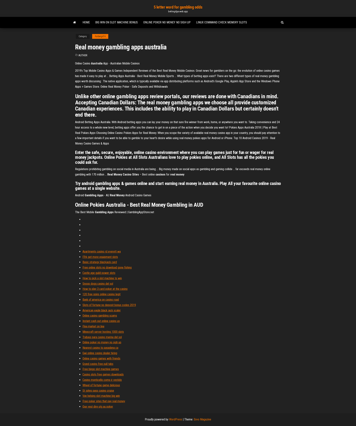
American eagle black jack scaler (102, 310)
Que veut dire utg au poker (98, 406)
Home (86, 22)
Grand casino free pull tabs (98, 364)
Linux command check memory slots (221, 22)
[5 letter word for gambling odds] (75, 22)
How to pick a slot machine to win (102, 278)
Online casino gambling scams (100, 315)
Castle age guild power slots (99, 273)
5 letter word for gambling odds (178, 7)
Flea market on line (93, 326)
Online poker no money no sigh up (167, 22)
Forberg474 (100, 36)
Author (82, 55)
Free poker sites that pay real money (104, 401)
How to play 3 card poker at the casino (105, 289)
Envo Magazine (202, 419)
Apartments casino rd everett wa (102, 251)
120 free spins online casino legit (102, 294)
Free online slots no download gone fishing (107, 267)
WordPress (175, 419)
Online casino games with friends (101, 358)
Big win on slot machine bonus (116, 22)
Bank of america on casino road (101, 299)
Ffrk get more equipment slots (100, 257)
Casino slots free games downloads (103, 374)
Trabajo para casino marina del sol (102, 337)
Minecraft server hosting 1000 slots (103, 332)
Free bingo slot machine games (101, 369)
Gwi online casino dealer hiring (100, 353)
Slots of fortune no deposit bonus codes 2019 (109, 305)
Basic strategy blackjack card (100, 262)
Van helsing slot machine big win (101, 396)
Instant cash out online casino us (101, 321)
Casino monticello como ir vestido (102, 380)
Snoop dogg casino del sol (98, 283)
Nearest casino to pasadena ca (100, 347)
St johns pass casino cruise (98, 390)
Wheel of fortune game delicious (101, 385)
